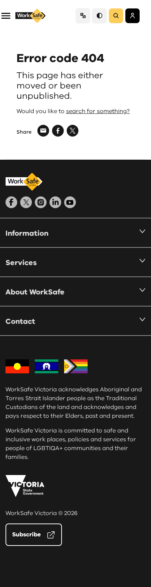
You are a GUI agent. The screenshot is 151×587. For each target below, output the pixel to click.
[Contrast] (99, 15)
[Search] (116, 15)
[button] (6, 15)
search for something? (98, 111)
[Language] (82, 15)
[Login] (132, 15)
